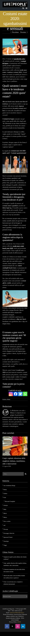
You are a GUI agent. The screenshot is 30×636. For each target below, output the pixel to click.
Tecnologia (6, 538)
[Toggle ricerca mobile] (23, 8)
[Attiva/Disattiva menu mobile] (27, 8)
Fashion (4, 396)
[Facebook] (15, 391)
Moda (8, 396)
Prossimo (23, 32)
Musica (5, 514)
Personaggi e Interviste (9, 530)
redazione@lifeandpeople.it (17, 609)
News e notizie (7, 518)
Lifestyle (6, 502)
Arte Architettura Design (9, 482)
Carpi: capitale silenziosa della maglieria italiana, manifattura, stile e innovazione (13, 458)
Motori (5, 510)
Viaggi (5, 542)
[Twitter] (20, 391)
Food (5, 494)
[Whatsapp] (25, 391)
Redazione (7, 403)
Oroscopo (6, 526)
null (4, 522)
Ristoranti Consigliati (10, 498)
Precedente (15, 32)
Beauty (5, 486)
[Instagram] (11, 391)
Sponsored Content (8, 534)
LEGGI (19, 618)
